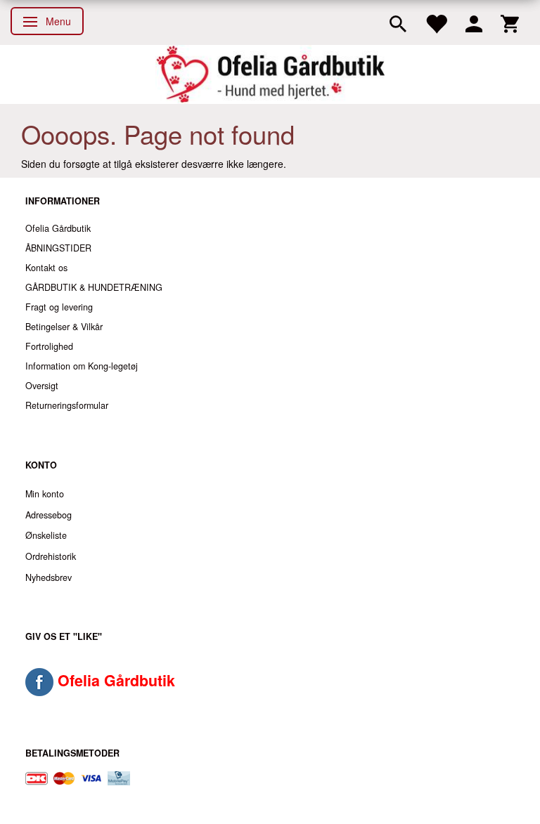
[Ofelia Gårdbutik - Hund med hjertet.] (270, 74)
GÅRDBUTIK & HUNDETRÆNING (93, 287)
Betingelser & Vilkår (64, 326)
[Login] (474, 22)
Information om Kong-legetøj (81, 366)
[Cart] (509, 22)
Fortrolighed (49, 346)
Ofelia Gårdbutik (58, 228)
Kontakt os (46, 267)
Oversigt (41, 385)
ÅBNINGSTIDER (58, 248)
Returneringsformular (66, 405)
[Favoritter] (436, 22)
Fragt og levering (59, 307)
